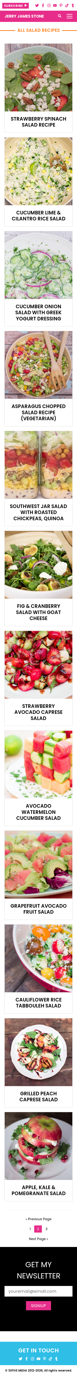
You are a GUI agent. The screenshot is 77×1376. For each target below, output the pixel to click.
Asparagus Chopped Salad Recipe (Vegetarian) (39, 412)
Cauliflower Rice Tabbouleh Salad (39, 1002)
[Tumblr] (73, 5)
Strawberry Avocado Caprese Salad (38, 712)
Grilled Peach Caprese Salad (38, 1096)
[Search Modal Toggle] (59, 16)
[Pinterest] (61, 5)
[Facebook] (43, 5)
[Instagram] (49, 5)
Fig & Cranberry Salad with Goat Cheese (38, 612)
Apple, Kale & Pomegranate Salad (39, 1190)
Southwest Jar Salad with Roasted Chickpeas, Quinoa (38, 512)
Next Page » (38, 1239)
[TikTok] (67, 5)
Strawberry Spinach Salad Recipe (38, 122)
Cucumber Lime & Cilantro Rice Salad (38, 215)
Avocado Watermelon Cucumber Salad (38, 812)
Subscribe (13, 6)
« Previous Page (38, 1219)
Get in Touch (38, 1350)
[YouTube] (55, 5)
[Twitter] (37, 5)
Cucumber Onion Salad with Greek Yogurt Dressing (38, 312)
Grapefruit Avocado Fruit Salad (38, 909)
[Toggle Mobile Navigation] (70, 16)
